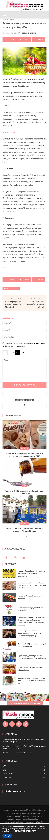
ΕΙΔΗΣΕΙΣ (24, 448)
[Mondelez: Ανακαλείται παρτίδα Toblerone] (9, 597)
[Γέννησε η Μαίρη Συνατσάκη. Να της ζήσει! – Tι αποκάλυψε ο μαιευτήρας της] (9, 680)
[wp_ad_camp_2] (10, 132)
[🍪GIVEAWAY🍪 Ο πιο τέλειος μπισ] (34, 697)
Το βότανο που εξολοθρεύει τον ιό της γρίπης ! (35, 304)
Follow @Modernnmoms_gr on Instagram (26, 703)
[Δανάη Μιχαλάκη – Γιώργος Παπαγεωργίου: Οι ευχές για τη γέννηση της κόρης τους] (9, 633)
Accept (7, 836)
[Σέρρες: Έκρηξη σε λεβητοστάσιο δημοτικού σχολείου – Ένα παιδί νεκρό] (24, 509)
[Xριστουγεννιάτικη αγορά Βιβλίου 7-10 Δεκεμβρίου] (9, 609)
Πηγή (5, 267)
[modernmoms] (24, 6)
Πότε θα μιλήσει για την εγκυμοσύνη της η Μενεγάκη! (14, 304)
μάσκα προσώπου (11, 288)
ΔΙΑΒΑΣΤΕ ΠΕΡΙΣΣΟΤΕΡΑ (25, 831)
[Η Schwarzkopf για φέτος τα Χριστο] (40, 697)
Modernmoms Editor (28, 33)
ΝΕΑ (24, 486)
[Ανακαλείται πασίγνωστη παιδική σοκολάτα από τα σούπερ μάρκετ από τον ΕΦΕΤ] (24, 434)
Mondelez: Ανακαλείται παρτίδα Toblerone (18, 753)
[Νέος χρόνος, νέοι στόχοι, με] (21, 697)
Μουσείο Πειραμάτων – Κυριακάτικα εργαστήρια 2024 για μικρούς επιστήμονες (31, 573)
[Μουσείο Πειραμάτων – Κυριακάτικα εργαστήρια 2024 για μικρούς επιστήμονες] (9, 573)
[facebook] (24, 404)
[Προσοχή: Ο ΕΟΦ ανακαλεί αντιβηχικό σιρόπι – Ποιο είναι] (24, 472)
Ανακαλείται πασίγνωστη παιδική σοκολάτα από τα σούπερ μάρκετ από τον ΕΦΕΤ (32, 585)
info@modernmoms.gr (15, 791)
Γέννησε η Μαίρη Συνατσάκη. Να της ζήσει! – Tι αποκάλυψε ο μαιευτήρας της (31, 680)
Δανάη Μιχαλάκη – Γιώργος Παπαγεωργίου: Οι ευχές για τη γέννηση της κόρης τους (29, 633)
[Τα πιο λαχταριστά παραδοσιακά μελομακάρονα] (9, 669)
